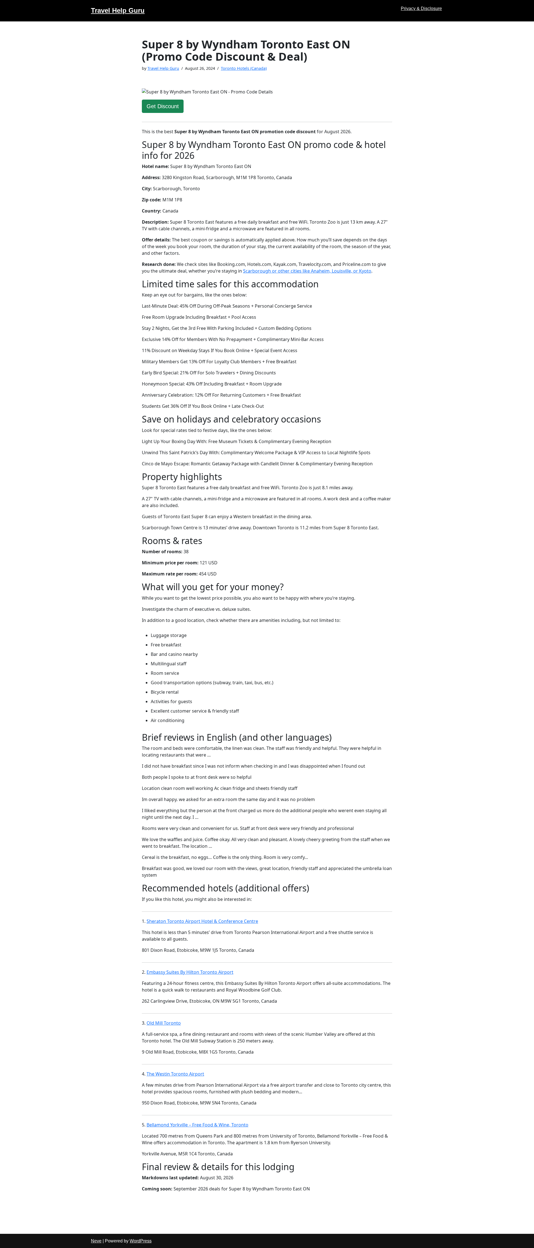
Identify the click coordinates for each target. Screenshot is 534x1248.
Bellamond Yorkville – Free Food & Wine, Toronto (197, 1125)
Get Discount (163, 106)
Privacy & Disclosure (421, 8)
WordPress (141, 1241)
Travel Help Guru (163, 68)
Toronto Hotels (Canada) (244, 68)
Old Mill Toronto (164, 1023)
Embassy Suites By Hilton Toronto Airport (190, 972)
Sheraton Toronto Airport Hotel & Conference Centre (202, 921)
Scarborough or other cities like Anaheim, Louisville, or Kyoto (307, 271)
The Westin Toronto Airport (175, 1074)
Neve (96, 1241)
